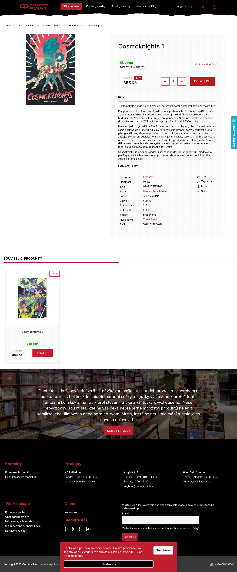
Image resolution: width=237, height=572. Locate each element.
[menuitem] (71, 6)
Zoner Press (150, 219)
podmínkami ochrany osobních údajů (178, 528)
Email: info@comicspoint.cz (20, 476)
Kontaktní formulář (17, 472)
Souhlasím (163, 550)
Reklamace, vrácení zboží (20, 521)
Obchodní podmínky (17, 516)
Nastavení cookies (16, 530)
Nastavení (109, 564)
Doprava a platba (15, 512)
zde (80, 555)
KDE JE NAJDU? (118, 430)
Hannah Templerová (155, 191)
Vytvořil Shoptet (224, 563)
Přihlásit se (130, 536)
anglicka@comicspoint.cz (138, 486)
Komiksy (148, 176)
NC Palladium (73, 472)
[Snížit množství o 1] (165, 81)
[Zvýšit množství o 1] (181, 81)
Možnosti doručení (205, 64)
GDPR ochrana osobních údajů (23, 525)
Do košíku (202, 81)
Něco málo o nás (74, 512)
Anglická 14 (131, 472)
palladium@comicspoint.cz (80, 481)
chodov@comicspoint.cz (197, 481)
